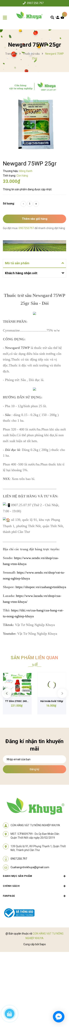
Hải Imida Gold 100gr (51, 701)
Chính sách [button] (11, 885)
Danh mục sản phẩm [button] (17, 876)
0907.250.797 (35, 3)
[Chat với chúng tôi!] (58, 1016)
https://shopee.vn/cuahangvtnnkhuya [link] (41, 587)
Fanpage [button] (9, 895)
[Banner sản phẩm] (34, 245)
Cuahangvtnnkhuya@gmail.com (30, 867)
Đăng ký (34, 769)
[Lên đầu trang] (60, 1002)
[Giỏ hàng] (63, 18)
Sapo (42, 944)
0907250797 (26, 228)
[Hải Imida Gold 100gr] (52, 685)
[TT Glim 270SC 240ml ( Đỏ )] (17, 685)
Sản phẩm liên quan (34, 657)
